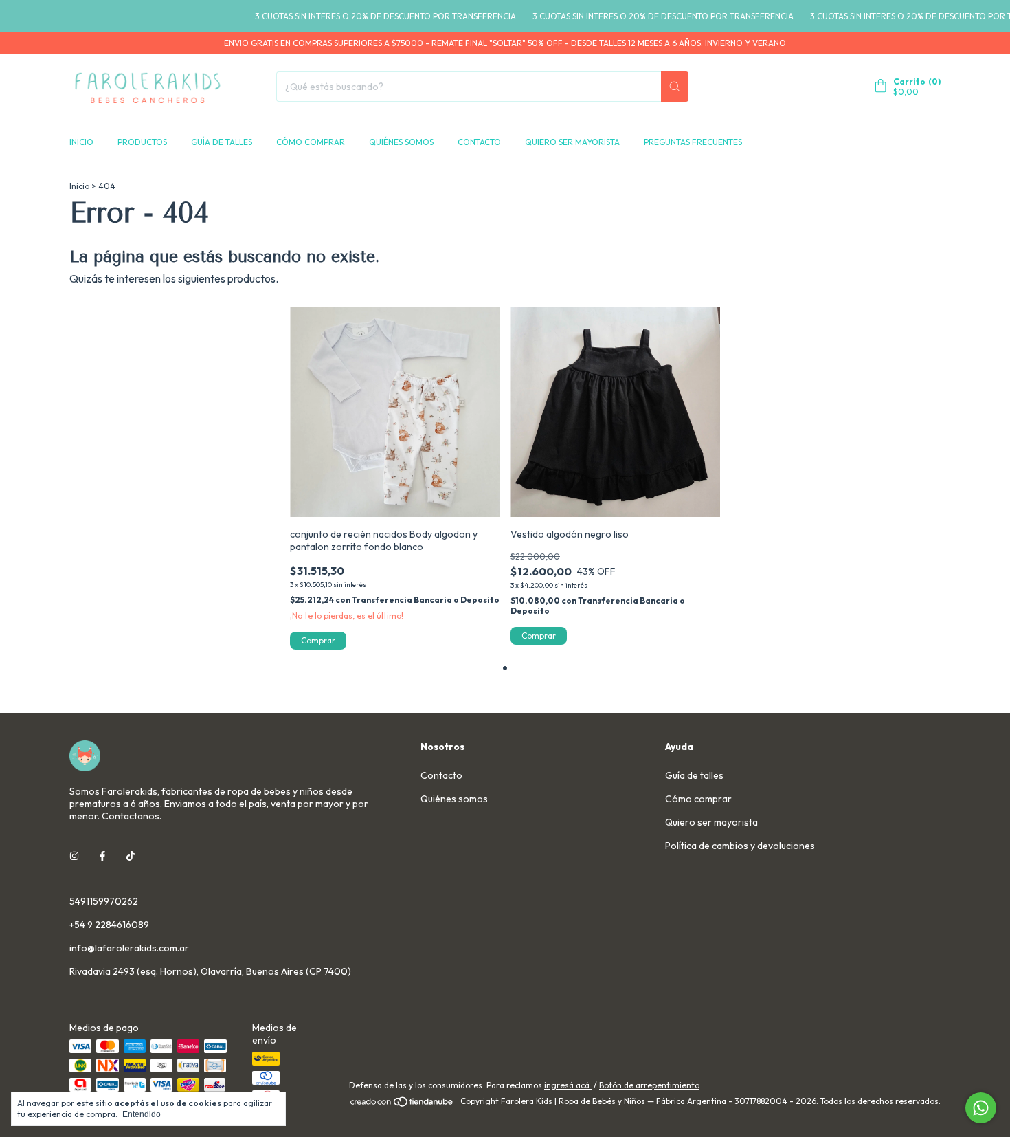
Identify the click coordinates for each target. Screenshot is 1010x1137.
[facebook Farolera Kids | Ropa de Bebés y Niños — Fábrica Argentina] (102, 856)
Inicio (81, 142)
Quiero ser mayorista (572, 142)
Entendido (141, 1114)
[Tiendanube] (402, 1104)
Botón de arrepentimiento (649, 1085)
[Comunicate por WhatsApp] (980, 1107)
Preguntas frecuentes (693, 142)
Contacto (479, 142)
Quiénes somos (401, 142)
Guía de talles (221, 142)
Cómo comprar (310, 142)
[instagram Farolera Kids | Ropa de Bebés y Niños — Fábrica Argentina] (74, 856)
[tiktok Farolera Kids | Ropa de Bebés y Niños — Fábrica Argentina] (130, 856)
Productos (142, 142)
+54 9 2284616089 (109, 924)
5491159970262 (103, 901)
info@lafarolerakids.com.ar (129, 948)
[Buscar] (674, 86)
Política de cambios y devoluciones (740, 845)
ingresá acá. (568, 1085)
